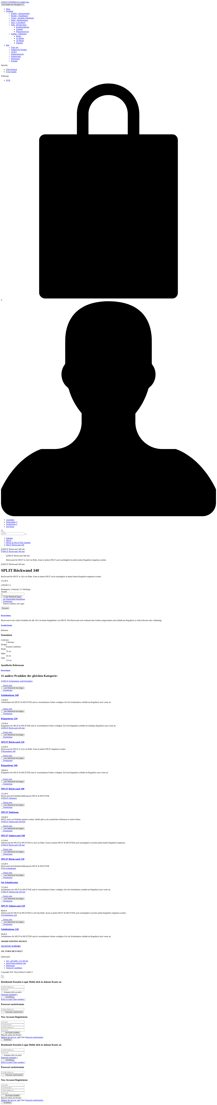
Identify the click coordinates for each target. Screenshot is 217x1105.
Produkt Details (6, 625)
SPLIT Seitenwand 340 (13, 835)
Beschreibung (6, 615)
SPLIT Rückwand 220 (12, 742)
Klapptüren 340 (9, 765)
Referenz (4, 630)
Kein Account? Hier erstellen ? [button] (13, 999)
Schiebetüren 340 (10, 695)
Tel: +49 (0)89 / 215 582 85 (17, 961)
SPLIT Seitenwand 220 (13, 906)
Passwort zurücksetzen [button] (34, 1037)
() (11, 522)
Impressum (10, 965)
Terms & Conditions (14, 968)
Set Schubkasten (9, 882)
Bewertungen (5, 670)
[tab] (108, 616)
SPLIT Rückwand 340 (12, 788)
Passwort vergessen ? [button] (9, 994)
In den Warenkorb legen (11, 597)
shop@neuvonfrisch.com (16, 963)
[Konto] (108, 515)
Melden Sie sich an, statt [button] (10, 1037)
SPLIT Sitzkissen (10, 812)
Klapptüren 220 (9, 718)
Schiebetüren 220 (10, 929)
